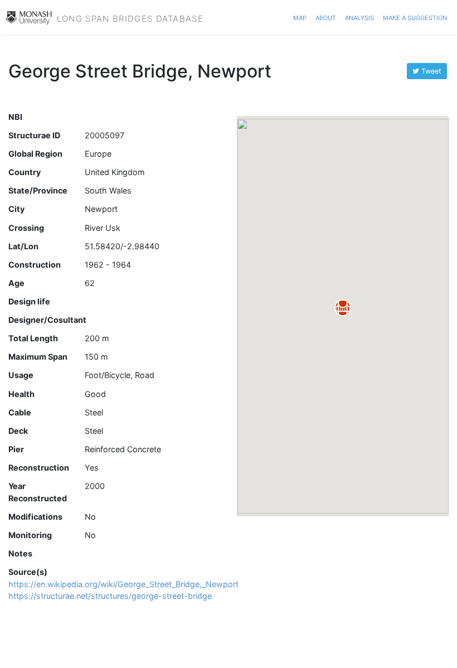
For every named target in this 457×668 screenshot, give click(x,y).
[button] (343, 308)
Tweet (430, 71)
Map (300, 16)
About (325, 16)
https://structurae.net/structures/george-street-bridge (110, 596)
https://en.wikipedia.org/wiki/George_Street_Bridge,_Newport (123, 584)
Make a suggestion (415, 16)
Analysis (359, 16)
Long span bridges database (130, 17)
